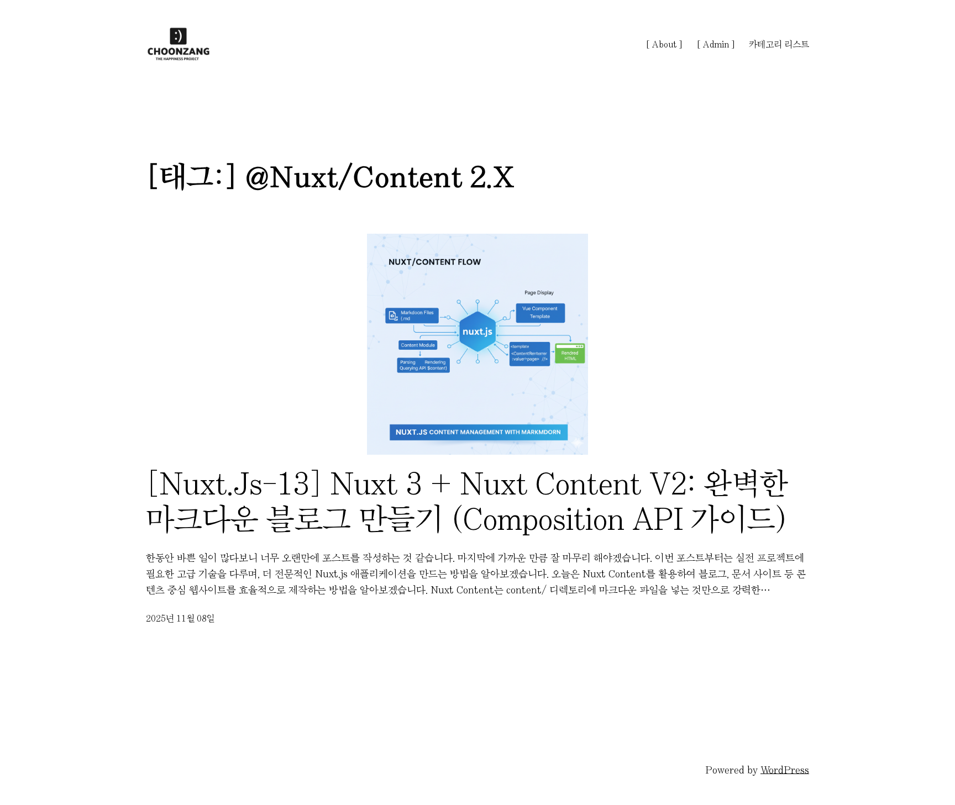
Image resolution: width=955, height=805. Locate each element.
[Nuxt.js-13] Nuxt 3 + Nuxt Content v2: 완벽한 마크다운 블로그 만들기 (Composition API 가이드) (467, 501)
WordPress (784, 770)
